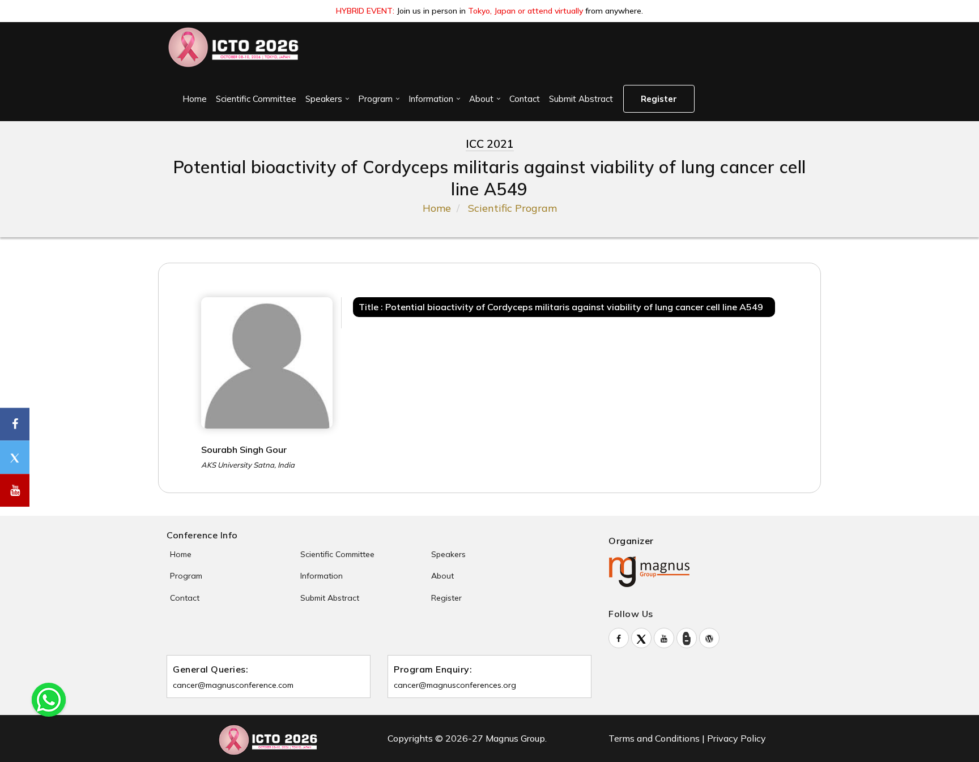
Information (430, 98)
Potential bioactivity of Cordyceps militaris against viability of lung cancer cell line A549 (574, 306)
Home (194, 98)
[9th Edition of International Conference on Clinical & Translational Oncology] (234, 47)
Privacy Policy (736, 738)
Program (375, 98)
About (481, 98)
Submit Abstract (581, 98)
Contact (524, 98)
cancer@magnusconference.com (233, 685)
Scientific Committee (256, 98)
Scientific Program (512, 208)
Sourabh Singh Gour (244, 449)
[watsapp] (49, 698)
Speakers (323, 98)
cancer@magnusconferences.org (455, 685)
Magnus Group (515, 738)
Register (659, 98)
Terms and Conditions (654, 738)
